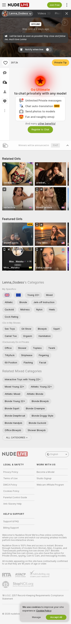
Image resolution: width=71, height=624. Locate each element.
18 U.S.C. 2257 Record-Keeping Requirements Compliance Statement (33, 597)
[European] (18, 295)
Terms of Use (10, 478)
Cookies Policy (11, 491)
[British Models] (7, 295)
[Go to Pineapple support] (6, 584)
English (54, 454)
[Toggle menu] (4, 5)
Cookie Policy (43, 610)
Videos (44, 13)
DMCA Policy (10, 485)
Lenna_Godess (13, 282)
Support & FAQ (11, 521)
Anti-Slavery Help (12, 504)
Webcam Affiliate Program (50, 485)
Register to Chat (40, 129)
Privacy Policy (10, 472)
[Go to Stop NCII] (23, 584)
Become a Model (45, 472)
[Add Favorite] (5, 62)
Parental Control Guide (15, 497)
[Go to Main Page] (22, 5)
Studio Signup (44, 478)
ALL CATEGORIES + (17, 437)
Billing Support (11, 528)
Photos (61, 13)
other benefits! (47, 123)
